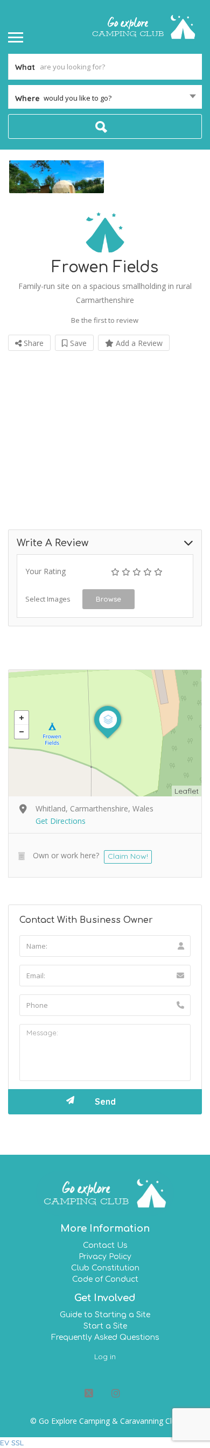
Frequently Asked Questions (105, 1337)
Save (77, 343)
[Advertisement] (105, 432)
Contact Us (105, 1245)
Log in (105, 1356)
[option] (56, 176)
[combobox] (105, 98)
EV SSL (12, 1442)
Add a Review (138, 343)
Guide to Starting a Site (105, 1315)
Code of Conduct (105, 1279)
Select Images (48, 599)
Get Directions (61, 821)
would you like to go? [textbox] (77, 98)
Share (33, 343)
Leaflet (186, 791)
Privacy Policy (105, 1257)
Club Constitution (105, 1268)
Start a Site (105, 1326)
